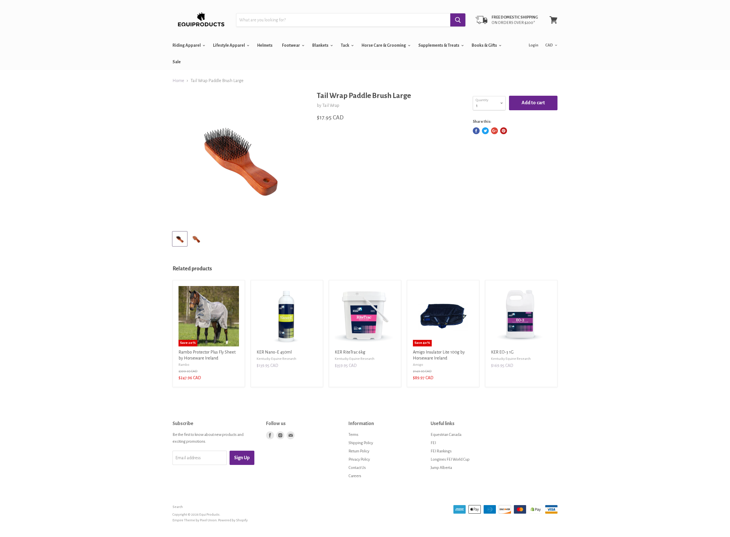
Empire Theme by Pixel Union (195, 520)
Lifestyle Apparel (229, 45)
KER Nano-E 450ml (274, 352)
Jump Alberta (441, 467)
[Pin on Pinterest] (503, 130)
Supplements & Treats (439, 45)
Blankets (320, 45)
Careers (354, 476)
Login (533, 45)
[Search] (457, 19)
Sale (177, 62)
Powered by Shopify (233, 520)
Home (178, 80)
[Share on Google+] (494, 130)
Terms (353, 434)
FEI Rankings (441, 451)
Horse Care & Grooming (384, 45)
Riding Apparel (187, 45)
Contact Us (357, 467)
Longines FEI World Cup (450, 459)
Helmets (265, 45)
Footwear (291, 45)
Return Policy (358, 451)
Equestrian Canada (446, 434)
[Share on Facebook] (476, 130)
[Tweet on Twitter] (485, 130)
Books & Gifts (485, 45)
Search (178, 507)
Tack (345, 45)
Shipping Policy (360, 443)
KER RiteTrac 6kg (350, 352)
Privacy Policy (359, 459)
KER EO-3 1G (502, 352)
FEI (433, 443)
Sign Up (242, 457)
